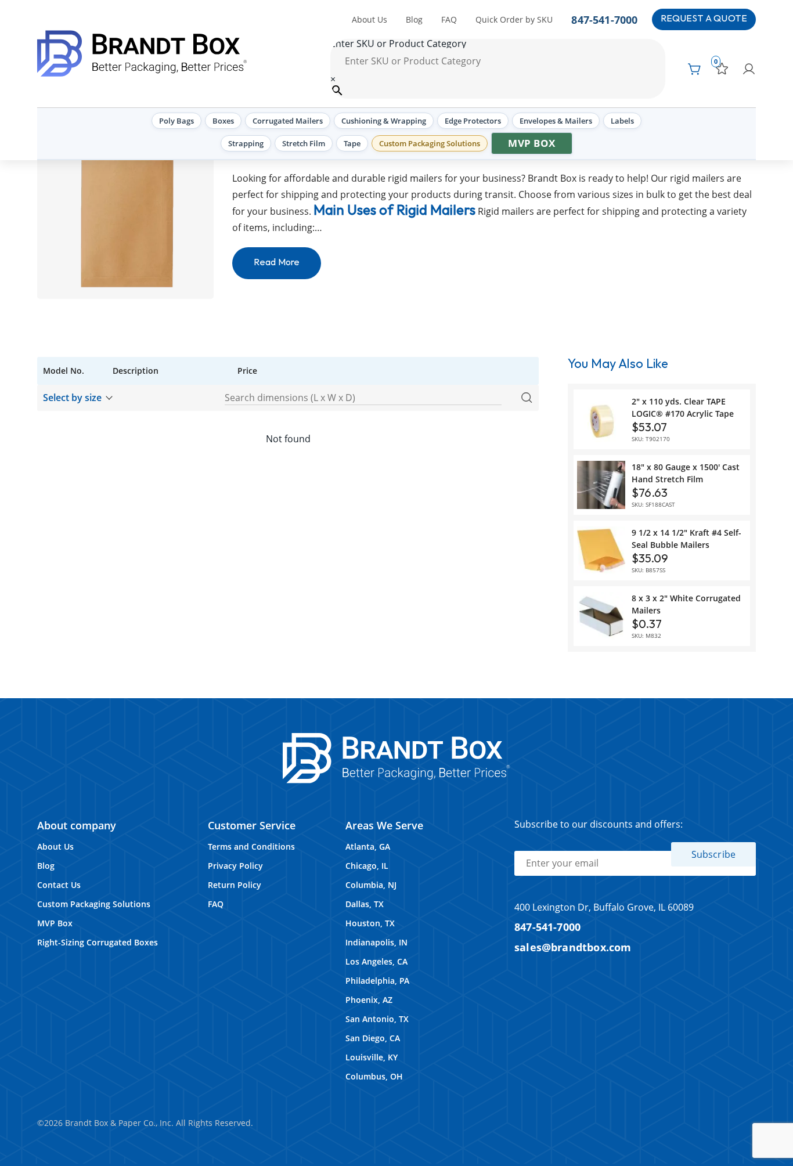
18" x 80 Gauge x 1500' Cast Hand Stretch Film (686, 473)
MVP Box (532, 143)
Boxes (223, 120)
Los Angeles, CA (376, 961)
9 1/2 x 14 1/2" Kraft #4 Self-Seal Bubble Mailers (686, 538)
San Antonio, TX (377, 1018)
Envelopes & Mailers (556, 120)
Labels (622, 120)
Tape (352, 143)
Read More (277, 263)
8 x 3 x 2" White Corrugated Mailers (686, 604)
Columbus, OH (374, 1076)
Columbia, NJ (370, 884)
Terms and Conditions (251, 846)
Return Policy (234, 884)
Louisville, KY (371, 1057)
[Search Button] (526, 398)
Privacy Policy (235, 865)
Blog (414, 19)
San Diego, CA (372, 1038)
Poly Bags (176, 120)
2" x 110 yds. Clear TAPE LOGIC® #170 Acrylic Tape (683, 407)
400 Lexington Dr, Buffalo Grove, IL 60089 (604, 907)
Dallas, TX (364, 903)
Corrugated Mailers (288, 120)
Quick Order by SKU (514, 19)
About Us (369, 19)
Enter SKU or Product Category (398, 43)
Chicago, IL (366, 865)
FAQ (449, 19)
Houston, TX (370, 923)
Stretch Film (303, 143)
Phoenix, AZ (368, 999)
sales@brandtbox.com (573, 947)
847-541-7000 (604, 19)
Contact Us (59, 884)
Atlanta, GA (367, 846)
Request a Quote (704, 19)
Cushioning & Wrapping (383, 120)
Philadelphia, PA (377, 980)
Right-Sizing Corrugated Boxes (97, 942)
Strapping (246, 143)
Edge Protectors (473, 120)
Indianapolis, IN (376, 942)
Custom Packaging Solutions (429, 143)
